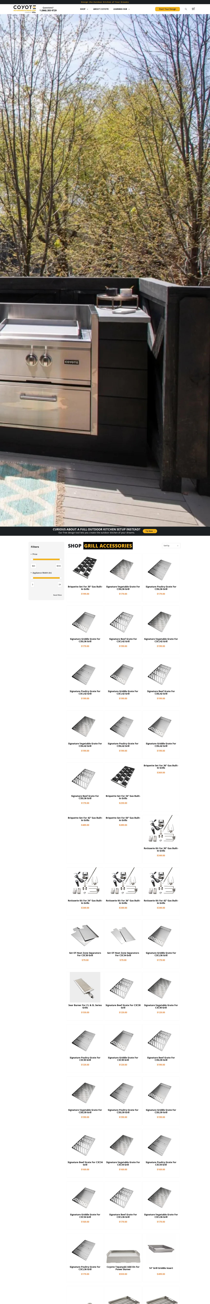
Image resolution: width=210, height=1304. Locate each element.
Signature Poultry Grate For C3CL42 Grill (85, 692)
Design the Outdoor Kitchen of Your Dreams (105, 2)
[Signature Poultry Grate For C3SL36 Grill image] (161, 568)
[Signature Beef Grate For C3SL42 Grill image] (161, 673)
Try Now (149, 531)
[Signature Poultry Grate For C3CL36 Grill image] (85, 1249)
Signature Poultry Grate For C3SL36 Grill (161, 587)
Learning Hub (120, 9)
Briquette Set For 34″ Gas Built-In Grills (123, 797)
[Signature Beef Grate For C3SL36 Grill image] (85, 778)
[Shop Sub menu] (88, 9)
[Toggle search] (186, 9)
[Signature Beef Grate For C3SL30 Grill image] (161, 1039)
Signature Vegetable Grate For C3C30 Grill (161, 1006)
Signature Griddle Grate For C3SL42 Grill (161, 744)
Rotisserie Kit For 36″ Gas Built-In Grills (123, 901)
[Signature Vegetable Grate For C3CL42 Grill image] (161, 621)
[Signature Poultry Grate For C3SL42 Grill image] (123, 725)
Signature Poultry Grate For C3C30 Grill (85, 1058)
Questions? (48, 9)
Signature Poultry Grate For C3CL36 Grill (85, 1268)
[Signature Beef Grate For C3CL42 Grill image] (123, 621)
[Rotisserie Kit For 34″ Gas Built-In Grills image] (85, 882)
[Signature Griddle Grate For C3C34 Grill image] (85, 1196)
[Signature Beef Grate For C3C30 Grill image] (123, 987)
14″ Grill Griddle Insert (161, 1268)
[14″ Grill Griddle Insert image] (161, 1249)
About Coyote (101, 9)
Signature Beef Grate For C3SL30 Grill (161, 1058)
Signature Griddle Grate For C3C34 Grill (85, 1215)
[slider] (32, 559)
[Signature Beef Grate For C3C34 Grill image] (85, 1144)
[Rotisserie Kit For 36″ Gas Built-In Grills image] (123, 882)
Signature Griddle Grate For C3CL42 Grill (123, 692)
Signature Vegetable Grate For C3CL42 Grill (161, 640)
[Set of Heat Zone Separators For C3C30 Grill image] (85, 935)
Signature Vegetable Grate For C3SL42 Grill (85, 744)
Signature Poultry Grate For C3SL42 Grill (123, 744)
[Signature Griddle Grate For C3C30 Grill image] (123, 1039)
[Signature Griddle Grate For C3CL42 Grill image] (123, 673)
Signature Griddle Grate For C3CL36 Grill (161, 954)
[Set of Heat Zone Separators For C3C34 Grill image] (123, 935)
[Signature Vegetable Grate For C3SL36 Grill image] (123, 568)
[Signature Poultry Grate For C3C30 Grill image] (85, 1039)
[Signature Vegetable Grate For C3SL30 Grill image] (85, 1092)
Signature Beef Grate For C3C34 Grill (85, 1163)
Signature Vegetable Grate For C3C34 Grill (123, 1163)
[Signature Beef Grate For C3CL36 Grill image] (123, 1196)
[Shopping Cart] (193, 9)
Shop (82, 9)
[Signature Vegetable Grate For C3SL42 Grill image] (85, 725)
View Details (85, 599)
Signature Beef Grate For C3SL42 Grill (161, 692)
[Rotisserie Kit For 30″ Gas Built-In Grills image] (161, 830)
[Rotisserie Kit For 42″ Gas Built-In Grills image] (161, 882)
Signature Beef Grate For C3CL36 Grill (123, 1215)
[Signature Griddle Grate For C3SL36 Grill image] (85, 621)
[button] (46, 554)
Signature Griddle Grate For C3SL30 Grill (161, 1111)
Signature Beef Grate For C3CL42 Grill (123, 640)
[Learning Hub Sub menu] (129, 9)
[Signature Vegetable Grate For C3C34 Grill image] (123, 1144)
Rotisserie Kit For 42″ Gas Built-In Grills (161, 901)
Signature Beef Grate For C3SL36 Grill (85, 797)
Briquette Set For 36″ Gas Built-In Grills (161, 766)
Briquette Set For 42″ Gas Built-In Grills (85, 819)
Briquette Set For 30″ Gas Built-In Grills (85, 587)
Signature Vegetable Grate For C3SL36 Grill (123, 587)
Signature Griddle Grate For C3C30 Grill (123, 1058)
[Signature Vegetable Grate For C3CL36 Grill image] (161, 1196)
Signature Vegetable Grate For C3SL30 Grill (85, 1111)
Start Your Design (167, 9)
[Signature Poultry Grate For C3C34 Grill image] (161, 1144)
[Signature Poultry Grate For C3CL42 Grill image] (85, 673)
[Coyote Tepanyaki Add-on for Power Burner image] (123, 1249)
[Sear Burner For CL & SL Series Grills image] (85, 987)
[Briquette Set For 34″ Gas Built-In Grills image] (123, 778)
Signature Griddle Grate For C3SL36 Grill (85, 640)
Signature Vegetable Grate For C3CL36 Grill (161, 1215)
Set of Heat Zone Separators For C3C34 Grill (123, 954)
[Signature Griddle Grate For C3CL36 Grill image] (161, 935)
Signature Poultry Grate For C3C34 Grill (161, 1163)
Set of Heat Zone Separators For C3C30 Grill (85, 954)
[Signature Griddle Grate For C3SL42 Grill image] (161, 725)
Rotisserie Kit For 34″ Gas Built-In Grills (85, 901)
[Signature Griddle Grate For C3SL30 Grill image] (161, 1092)
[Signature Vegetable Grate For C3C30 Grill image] (161, 987)
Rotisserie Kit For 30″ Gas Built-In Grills (161, 849)
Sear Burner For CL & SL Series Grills (85, 1006)
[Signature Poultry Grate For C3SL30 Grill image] (123, 1092)
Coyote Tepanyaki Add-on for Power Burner (123, 1268)
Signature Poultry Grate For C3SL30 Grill (123, 1111)
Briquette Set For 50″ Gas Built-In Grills (123, 819)
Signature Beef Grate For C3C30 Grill (123, 1006)
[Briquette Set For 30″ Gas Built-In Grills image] (85, 568)
